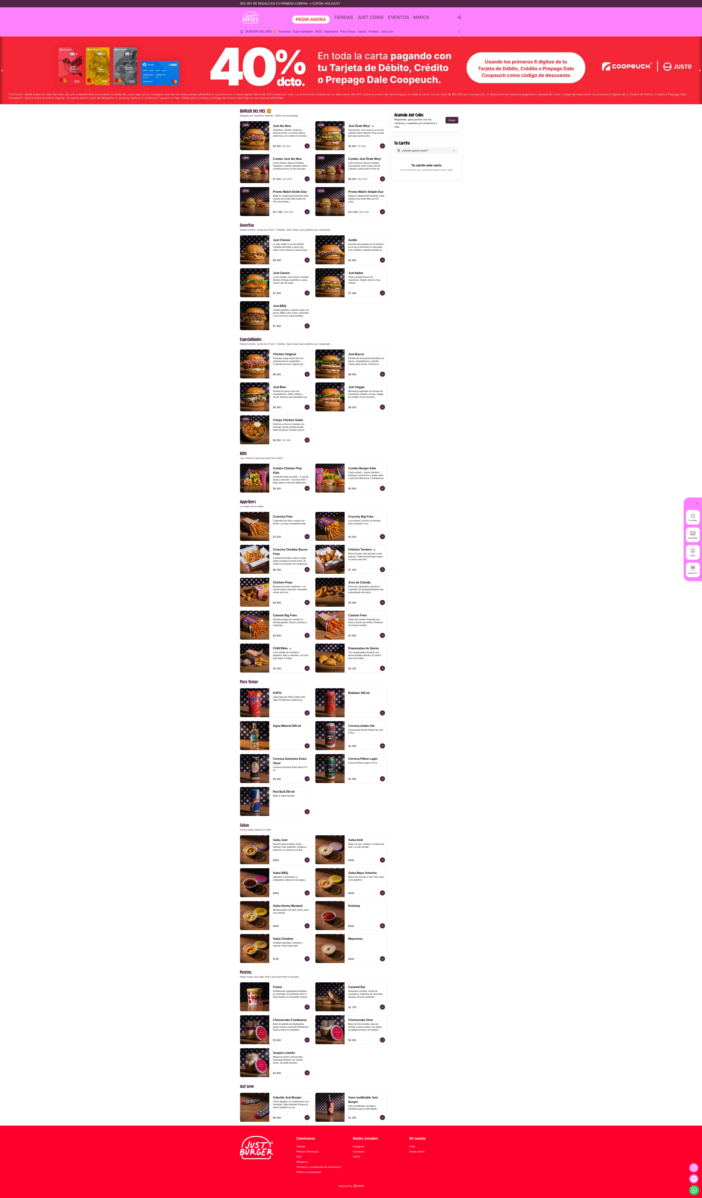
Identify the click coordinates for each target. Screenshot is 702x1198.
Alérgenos (302, 1161)
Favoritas (285, 31)
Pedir (412, 1146)
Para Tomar (347, 31)
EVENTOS (398, 17)
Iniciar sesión (416, 1151)
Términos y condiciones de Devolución (318, 1166)
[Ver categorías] (459, 32)
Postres (374, 31)
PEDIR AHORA (311, 19)
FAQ (298, 1156)
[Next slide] (700, 70)
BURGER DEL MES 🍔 (261, 31)
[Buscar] (242, 32)
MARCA (421, 17)
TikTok (356, 1156)
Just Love (387, 31)
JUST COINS (370, 17)
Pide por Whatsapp (307, 1151)
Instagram (359, 1146)
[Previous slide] (2, 70)
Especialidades (303, 31)
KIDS (318, 31)
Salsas (362, 31)
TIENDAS (343, 17)
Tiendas (300, 1146)
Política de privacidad (308, 1172)
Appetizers (331, 31)
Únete (451, 120)
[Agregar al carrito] (307, 146)
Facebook (358, 1151)
